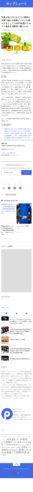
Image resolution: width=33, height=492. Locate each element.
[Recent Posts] (6, 313)
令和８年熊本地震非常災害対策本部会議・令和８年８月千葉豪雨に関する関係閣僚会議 (20, 331)
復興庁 (11, 442)
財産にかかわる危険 (11, 194)
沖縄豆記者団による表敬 (17, 339)
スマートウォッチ (8, 437)
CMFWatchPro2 (8, 434)
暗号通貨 (8, 447)
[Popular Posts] (16, 313)
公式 (11, 327)
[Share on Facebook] (9, 186)
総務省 (6, 450)
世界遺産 (13, 439)
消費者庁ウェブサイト (11, 155)
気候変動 (18, 447)
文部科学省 (12, 445)
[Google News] (15, 473)
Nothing (15, 434)
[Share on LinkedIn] (20, 186)
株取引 (13, 447)
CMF (3, 434)
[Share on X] (3, 186)
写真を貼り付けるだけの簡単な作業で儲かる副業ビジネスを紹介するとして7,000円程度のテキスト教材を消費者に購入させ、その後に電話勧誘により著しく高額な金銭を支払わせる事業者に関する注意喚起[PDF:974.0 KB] (18, 133)
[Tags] (27, 313)
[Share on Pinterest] (14, 186)
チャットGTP (17, 437)
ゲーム (23, 434)
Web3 (19, 434)
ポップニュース (16, 3)
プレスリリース (14, 317)
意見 (21, 442)
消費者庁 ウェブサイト (9, 30)
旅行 (24, 445)
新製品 (20, 445)
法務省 (26, 447)
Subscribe (26, 172)
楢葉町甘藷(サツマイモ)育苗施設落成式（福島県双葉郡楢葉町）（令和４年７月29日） (7, 230)
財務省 (15, 450)
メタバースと (24, 437)
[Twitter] (18, 473)
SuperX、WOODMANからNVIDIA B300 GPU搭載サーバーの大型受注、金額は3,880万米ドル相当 (21, 321)
